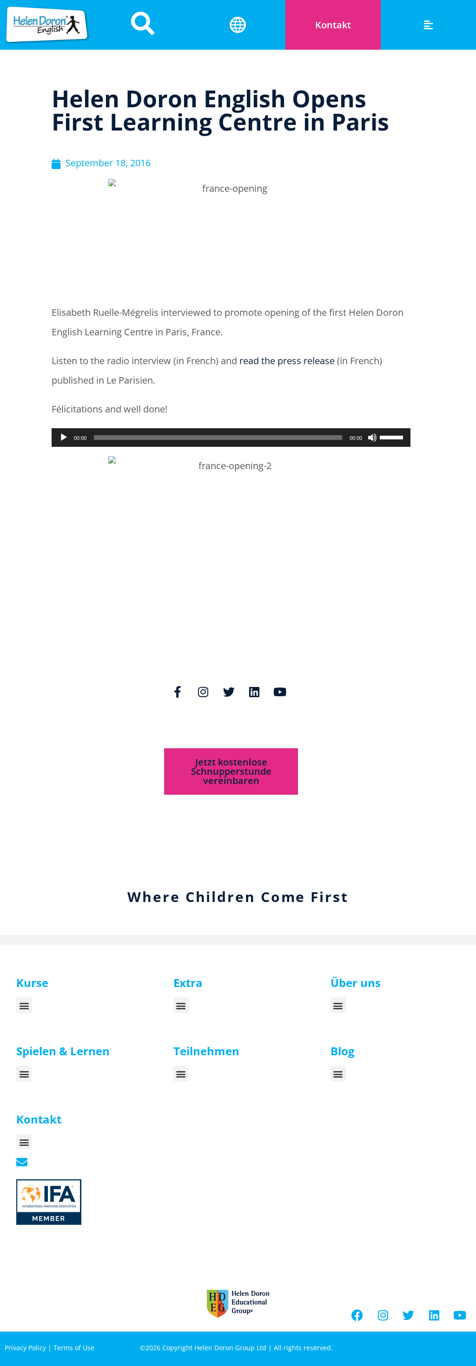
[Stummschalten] (372, 437)
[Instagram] (203, 691)
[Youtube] (279, 691)
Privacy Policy (25, 1347)
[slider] (393, 436)
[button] (428, 25)
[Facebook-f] (177, 691)
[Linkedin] (254, 691)
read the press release (288, 360)
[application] (231, 437)
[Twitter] (228, 691)
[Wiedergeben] (63, 437)
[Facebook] (357, 1315)
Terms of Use (73, 1347)
